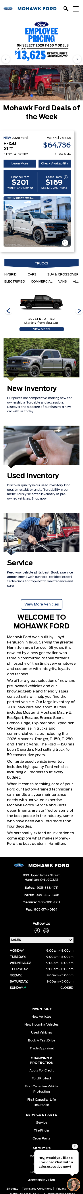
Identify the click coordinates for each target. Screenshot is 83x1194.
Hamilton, (32, 879)
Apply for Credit (41, 1070)
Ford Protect (41, 1078)
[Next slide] (77, 59)
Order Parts (41, 1138)
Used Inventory (33, 476)
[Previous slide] (6, 59)
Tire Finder (41, 1130)
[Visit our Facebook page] (37, 930)
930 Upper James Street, (41, 875)
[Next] (8, 311)
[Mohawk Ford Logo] (30, 8)
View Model (41, 329)
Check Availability (54, 163)
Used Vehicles (41, 1032)
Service (20, 563)
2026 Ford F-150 (41, 319)
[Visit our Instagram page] (44, 930)
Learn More (20, 163)
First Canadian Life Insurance (41, 1102)
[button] (31, 95)
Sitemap (12, 1188)
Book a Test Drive (41, 1040)
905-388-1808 (47, 895)
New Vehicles (41, 1016)
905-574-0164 (46, 909)
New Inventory (32, 389)
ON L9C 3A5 (49, 879)
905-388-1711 (47, 887)
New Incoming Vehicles (42, 1024)
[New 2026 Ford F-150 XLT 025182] (37, 221)
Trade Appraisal (41, 1048)
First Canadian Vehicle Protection (41, 1089)
